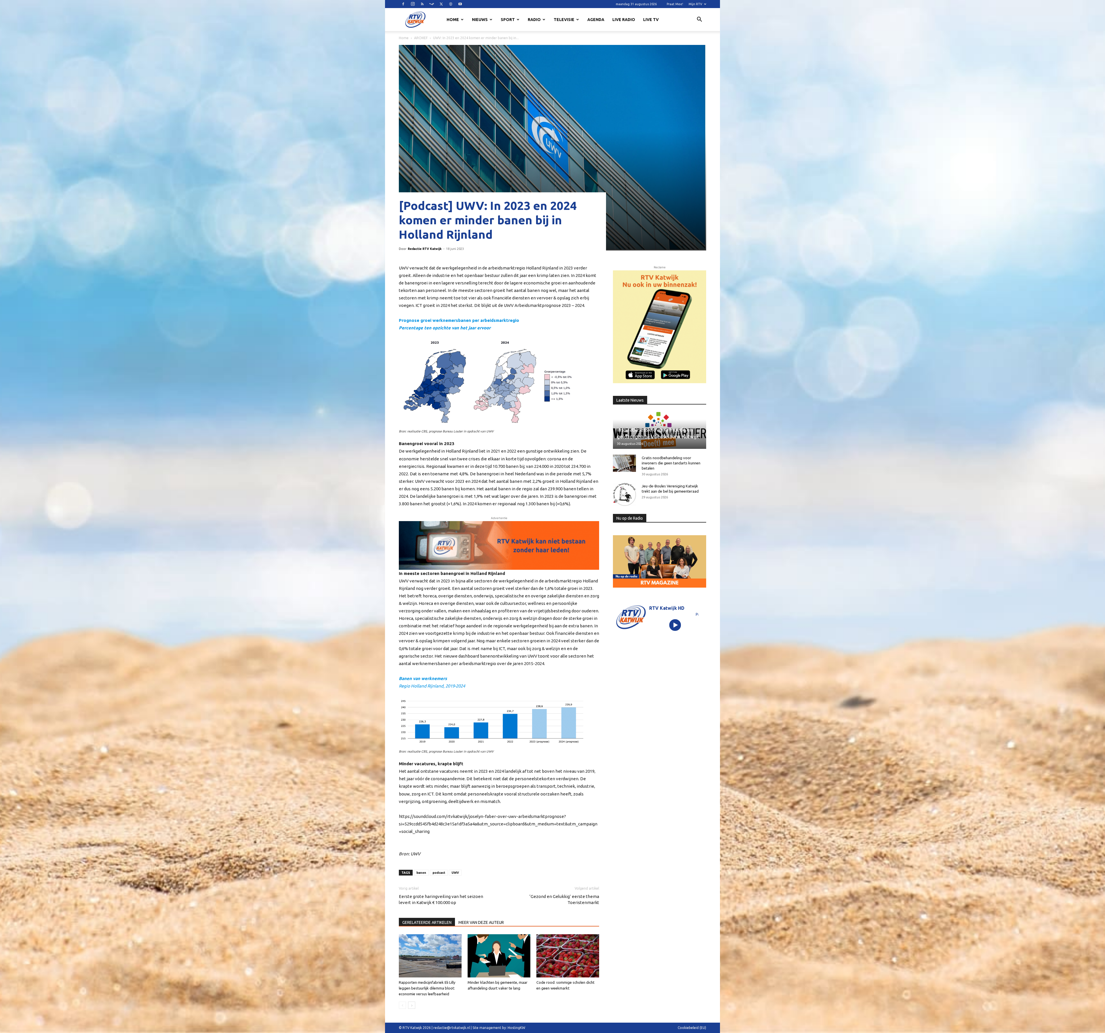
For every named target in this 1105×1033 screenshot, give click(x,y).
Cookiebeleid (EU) (692, 1028)
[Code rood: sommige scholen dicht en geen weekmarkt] (567, 955)
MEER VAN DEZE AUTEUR (481, 922)
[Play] (675, 625)
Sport (508, 19)
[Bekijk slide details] (499, 545)
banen (421, 872)
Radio (534, 19)
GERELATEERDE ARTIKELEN (426, 922)
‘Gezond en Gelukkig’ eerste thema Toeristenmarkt (564, 899)
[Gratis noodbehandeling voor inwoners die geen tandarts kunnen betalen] (624, 463)
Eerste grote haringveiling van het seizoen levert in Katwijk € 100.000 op (441, 899)
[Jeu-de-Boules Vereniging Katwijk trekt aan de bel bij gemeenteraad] (624, 494)
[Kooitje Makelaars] (659, 326)
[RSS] (422, 4)
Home (453, 19)
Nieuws (480, 19)
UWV (455, 872)
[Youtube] (460, 4)
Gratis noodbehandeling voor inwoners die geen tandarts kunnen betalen (671, 463)
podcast (439, 872)
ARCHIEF (421, 38)
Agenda (595, 19)
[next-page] (411, 1005)
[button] (699, 20)
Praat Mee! (675, 4)
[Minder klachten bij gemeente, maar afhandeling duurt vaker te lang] (499, 955)
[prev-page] (402, 1005)
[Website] (450, 4)
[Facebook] (403, 4)
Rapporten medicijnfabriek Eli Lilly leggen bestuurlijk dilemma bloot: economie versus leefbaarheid (427, 988)
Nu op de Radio (629, 518)
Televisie (564, 19)
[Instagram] (412, 4)
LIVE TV (651, 19)
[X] (441, 4)
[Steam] (431, 4)
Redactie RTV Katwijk (425, 248)
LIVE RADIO (623, 19)
